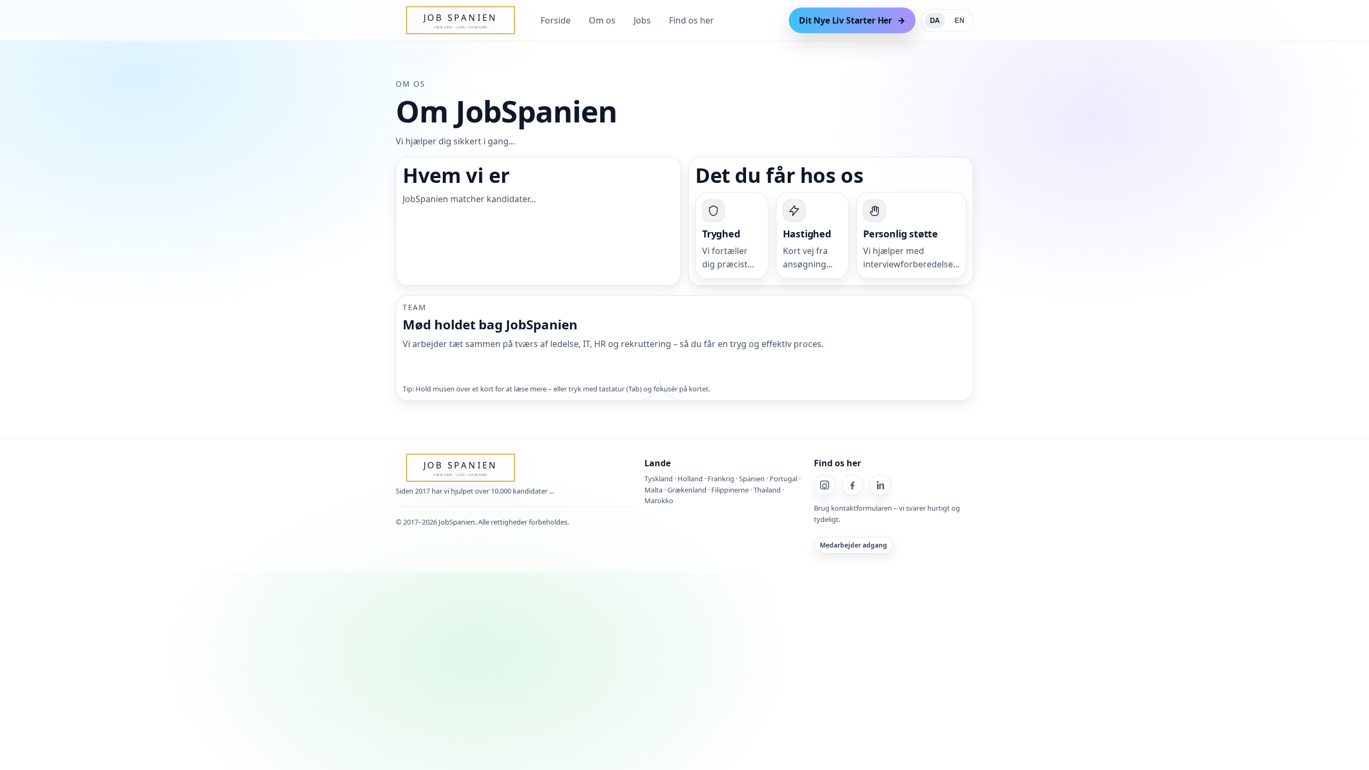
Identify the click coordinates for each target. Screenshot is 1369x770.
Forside (556, 20)
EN (959, 21)
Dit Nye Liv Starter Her (845, 20)
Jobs (642, 20)
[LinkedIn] (880, 485)
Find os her (691, 20)
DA (935, 21)
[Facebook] (852, 485)
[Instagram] (824, 485)
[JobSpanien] (431, 20)
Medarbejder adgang (853, 545)
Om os (602, 20)
